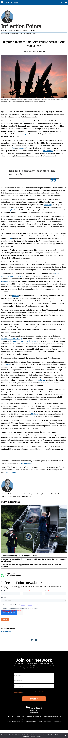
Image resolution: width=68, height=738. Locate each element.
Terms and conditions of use (34, 716)
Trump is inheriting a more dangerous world (19, 555)
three (9, 238)
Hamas (21, 148)
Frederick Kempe (6, 631)
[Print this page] (32, 640)
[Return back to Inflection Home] (21, 28)
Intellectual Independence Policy (52, 716)
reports (24, 120)
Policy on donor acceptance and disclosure (45, 719)
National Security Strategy (11, 338)
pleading (13, 209)
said (8, 364)
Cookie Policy (20, 716)
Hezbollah (11, 148)
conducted (41, 380)
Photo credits (57, 722)
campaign (5, 281)
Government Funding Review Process (21, 719)
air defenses (48, 150)
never (61, 261)
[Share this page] (36, 640)
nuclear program (22, 133)
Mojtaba (34, 414)
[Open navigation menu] (65, 2)
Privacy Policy (40, 691)
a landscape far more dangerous (24, 341)
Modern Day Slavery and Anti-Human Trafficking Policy (21, 722)
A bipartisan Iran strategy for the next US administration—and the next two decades (31, 565)
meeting (15, 295)
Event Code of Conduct (45, 722)
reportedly (48, 204)
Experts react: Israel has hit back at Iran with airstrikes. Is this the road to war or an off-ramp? (33, 560)
